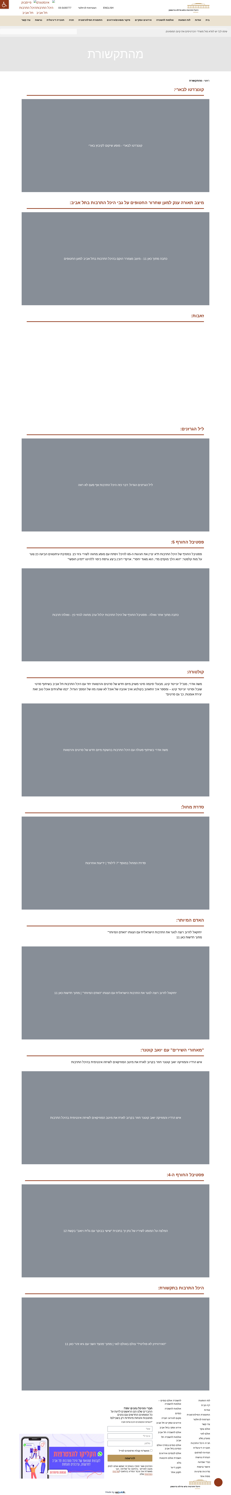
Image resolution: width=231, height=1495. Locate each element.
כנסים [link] (178, 1413)
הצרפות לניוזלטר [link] (201, 1419)
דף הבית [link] (205, 1405)
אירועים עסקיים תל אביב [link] (168, 1422)
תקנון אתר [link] (176, 1472)
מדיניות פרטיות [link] (202, 1471)
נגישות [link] (38, 20)
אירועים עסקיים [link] (143, 20)
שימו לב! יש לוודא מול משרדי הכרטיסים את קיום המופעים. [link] (196, 31)
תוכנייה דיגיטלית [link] (55, 20)
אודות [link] (198, 20)
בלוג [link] (179, 1462)
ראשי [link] (206, 80)
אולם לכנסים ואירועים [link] (170, 1453)
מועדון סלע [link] (204, 1438)
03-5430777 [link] (64, 7)
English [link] (108, 7)
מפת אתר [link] (205, 1476)
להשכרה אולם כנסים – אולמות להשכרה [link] (169, 1402)
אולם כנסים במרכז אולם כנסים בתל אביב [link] (169, 1447)
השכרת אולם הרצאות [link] (170, 1458)
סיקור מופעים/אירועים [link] (118, 20)
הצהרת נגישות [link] (202, 1457)
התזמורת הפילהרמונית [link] (90, 20)
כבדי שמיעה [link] (204, 1462)
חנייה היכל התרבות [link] (200, 1443)
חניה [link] (71, 20)
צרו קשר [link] (25, 20)
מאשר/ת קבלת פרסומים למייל (134, 1450)
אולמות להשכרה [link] (165, 20)
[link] (4, 4)
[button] (25, 259)
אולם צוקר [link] (205, 1429)
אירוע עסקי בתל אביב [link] (170, 1427)
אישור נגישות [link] (203, 1466)
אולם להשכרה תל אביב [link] (169, 1432)
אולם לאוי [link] (205, 1433)
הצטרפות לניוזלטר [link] (87, 7)
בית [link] (208, 20)
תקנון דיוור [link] (176, 1467)
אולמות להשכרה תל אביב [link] (171, 1439)
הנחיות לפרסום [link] (202, 1452)
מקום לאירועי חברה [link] (171, 1418)
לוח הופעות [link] (184, 20)
